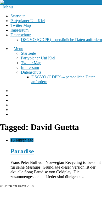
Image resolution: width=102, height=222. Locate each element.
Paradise (22, 151)
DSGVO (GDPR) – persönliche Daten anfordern (61, 39)
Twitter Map (20, 25)
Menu (8, 7)
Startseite (17, 16)
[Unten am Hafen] (16, 2)
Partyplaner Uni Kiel (27, 20)
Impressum (19, 30)
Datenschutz (20, 35)
